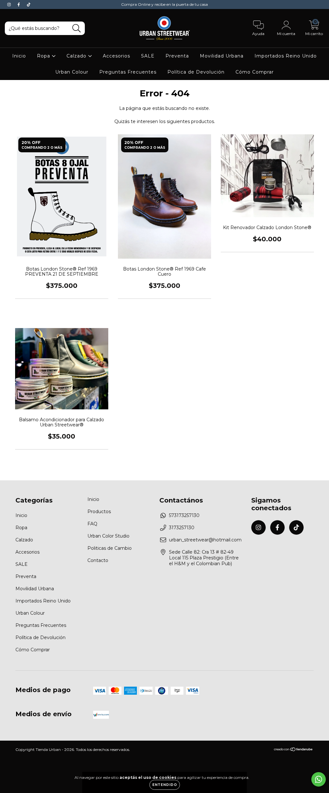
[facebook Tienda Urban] (19, 4)
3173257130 (181, 527)
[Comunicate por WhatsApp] (318, 779)
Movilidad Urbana (222, 56)
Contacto (97, 560)
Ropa (44, 56)
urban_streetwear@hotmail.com (205, 540)
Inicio (19, 56)
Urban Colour (71, 72)
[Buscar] (76, 28)
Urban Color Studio (108, 536)
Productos (99, 511)
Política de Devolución (196, 72)
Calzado (77, 56)
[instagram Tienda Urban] (9, 4)
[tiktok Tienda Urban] (28, 4)
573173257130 (184, 515)
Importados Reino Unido (285, 56)
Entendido (164, 785)
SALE (148, 56)
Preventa (177, 56)
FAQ (92, 524)
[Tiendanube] (293, 750)
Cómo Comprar (255, 72)
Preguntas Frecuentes (127, 72)
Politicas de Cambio (109, 548)
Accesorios (116, 56)
